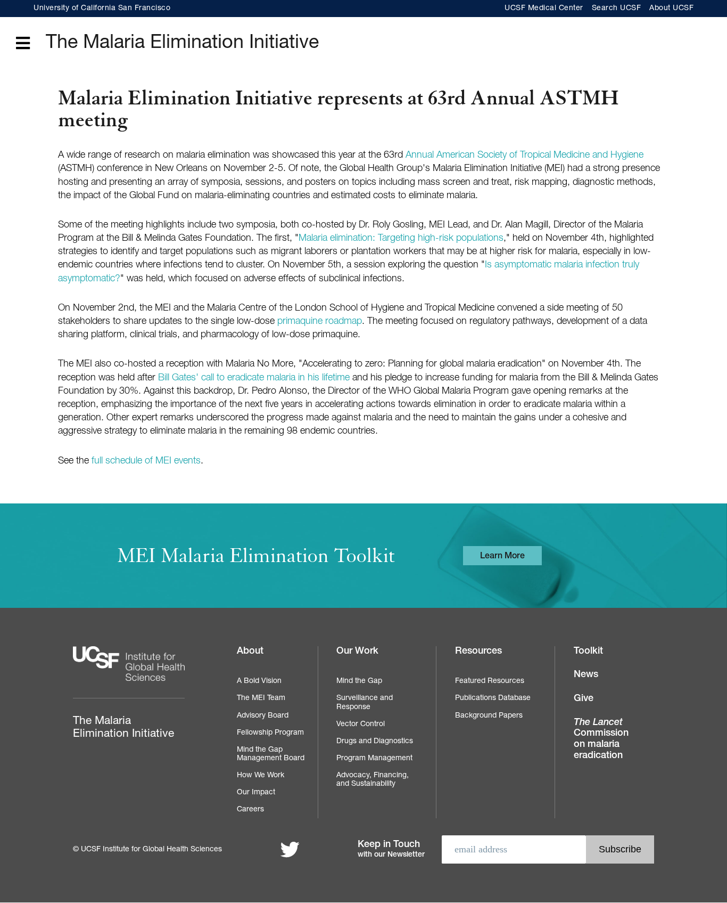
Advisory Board (262, 716)
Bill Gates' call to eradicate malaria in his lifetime (254, 378)
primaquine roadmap (319, 322)
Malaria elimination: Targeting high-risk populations (401, 238)
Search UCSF (616, 8)
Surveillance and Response (364, 703)
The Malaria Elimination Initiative (182, 43)
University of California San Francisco (102, 8)
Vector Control (360, 724)
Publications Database (493, 698)
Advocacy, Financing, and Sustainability (372, 780)
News (586, 675)
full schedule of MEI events (146, 461)
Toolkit (588, 651)
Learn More (502, 556)
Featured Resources (489, 681)
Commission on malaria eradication (601, 739)
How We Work (260, 775)
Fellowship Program (270, 733)
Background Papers (489, 716)
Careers (250, 809)
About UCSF (671, 8)
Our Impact (256, 792)
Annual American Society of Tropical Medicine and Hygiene (524, 155)
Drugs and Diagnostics (374, 741)
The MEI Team (261, 698)
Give (583, 699)
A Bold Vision (259, 681)
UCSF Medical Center (544, 8)
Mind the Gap (359, 681)
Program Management (374, 758)
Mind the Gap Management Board (270, 754)
